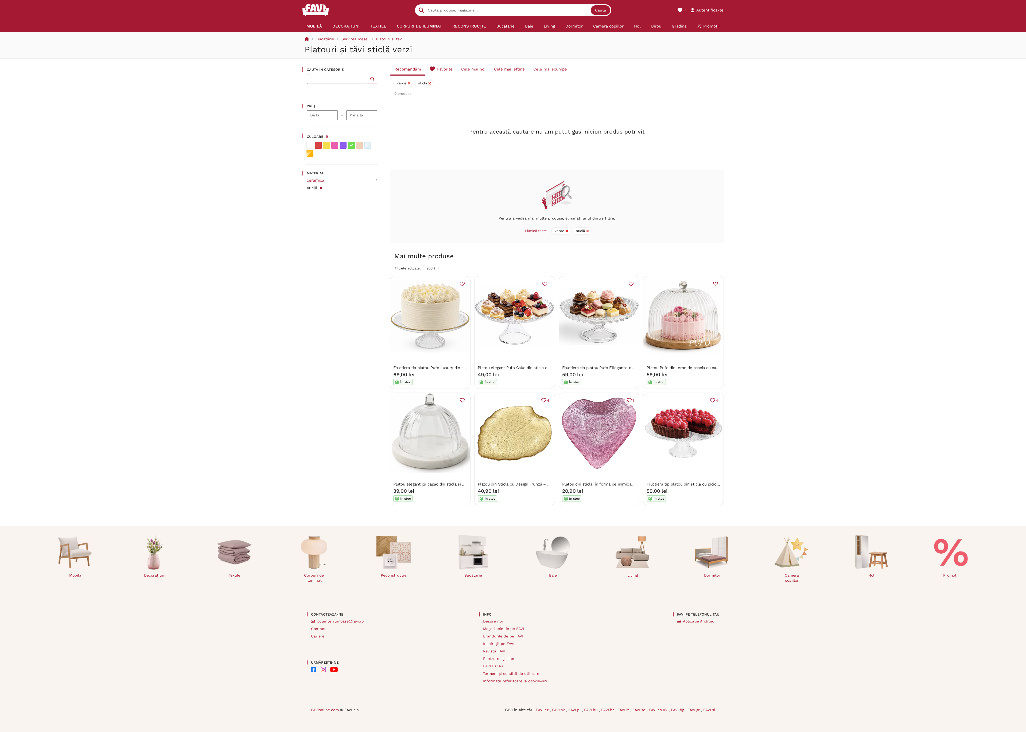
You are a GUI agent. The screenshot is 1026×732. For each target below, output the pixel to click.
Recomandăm (407, 69)
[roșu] (318, 145)
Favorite (445, 69)
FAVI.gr (694, 710)
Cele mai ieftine (509, 69)
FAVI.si (709, 710)
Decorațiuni (154, 575)
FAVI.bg (678, 710)
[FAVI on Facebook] (313, 669)
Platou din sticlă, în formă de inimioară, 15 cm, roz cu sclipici (619, 484)
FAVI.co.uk (659, 710)
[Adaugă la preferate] (462, 284)
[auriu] (309, 153)
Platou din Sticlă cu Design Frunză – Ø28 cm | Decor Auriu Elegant (540, 484)
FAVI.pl (575, 710)
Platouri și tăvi (389, 39)
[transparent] (367, 145)
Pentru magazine (498, 658)
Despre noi (493, 621)
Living (632, 575)
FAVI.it (623, 710)
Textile (234, 575)
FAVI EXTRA (493, 666)
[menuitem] (314, 26)
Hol (871, 575)
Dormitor (712, 575)
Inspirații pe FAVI (498, 643)
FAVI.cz (543, 710)
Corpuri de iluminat (314, 577)
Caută (600, 10)
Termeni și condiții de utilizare (511, 673)
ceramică (315, 180)
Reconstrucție (393, 575)
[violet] (343, 145)
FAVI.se (639, 710)
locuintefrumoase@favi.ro (340, 621)
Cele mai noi (473, 69)
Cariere (317, 636)
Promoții (951, 575)
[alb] (309, 145)
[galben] (326, 145)
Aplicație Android (698, 621)
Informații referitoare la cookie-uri (515, 681)
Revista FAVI (494, 651)
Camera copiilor (792, 577)
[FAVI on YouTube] (334, 669)
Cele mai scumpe (550, 69)
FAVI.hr (608, 710)
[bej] (359, 145)
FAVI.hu (591, 710)
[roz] (334, 145)
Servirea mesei (354, 39)
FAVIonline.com (325, 710)
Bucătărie (325, 39)
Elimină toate (536, 231)
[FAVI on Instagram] (323, 669)
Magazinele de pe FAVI (503, 629)
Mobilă (75, 575)
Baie (553, 575)
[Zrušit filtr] (321, 187)
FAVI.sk (559, 710)
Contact (318, 629)
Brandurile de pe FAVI (503, 636)
